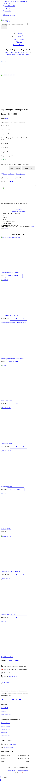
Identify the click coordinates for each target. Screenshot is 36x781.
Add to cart (15, 168)
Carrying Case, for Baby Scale (9, 315)
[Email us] (6, 699)
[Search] (4, 27)
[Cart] (33, 31)
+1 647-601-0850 (10, 6)
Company (19, 36)
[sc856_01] (8, 67)
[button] (14, 276)
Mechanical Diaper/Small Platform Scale (12, 358)
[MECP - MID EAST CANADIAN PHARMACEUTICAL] (5, 21)
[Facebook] (2, 699)
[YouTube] (20, 699)
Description (19, 209)
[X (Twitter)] (16, 699)
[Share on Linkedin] (12, 181)
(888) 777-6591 (13, 676)
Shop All (19, 42)
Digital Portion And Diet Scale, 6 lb (11, 571)
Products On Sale (5, 729)
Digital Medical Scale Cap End (10, 272)
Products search (5, 24)
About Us (7, 8)
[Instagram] (9, 699)
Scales (27, 54)
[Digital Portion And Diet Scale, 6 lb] (18, 552)
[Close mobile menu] (0, 780)
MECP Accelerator (6, 714)
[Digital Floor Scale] (18, 424)
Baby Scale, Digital (6, 486)
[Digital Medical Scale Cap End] (18, 253)
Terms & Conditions (23, 770)
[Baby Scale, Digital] (18, 467)
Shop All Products (5, 723)
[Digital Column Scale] (18, 638)
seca (6, 118)
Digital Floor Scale (6, 443)
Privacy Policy (12, 770)
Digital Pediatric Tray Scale (9, 614)
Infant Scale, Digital (6, 400)
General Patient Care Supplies (15, 54)
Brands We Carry (5, 726)
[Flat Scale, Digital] (18, 510)
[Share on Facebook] (10, 181)
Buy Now (28, 168)
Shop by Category (18, 39)
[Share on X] (9, 181)
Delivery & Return (8, 174)
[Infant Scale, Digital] (18, 381)
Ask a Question (20, 174)
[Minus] (7, 169)
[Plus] (7, 167)
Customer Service (5, 735)
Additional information (18, 211)
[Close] (1, 777)
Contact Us (8, 11)
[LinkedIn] (13, 699)
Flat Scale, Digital (6, 529)
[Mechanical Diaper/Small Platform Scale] (18, 339)
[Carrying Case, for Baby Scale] (18, 296)
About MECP (4, 708)
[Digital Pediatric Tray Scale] (18, 595)
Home (20, 33)
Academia (3, 711)
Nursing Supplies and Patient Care (20, 52)
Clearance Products (18, 45)
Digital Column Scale (7, 657)
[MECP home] (7, 685)
